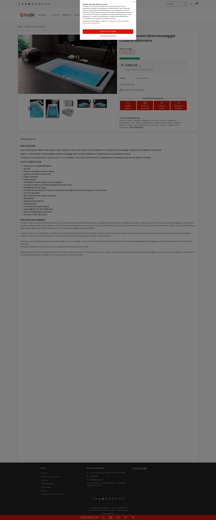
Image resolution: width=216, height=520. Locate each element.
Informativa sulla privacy (91, 23)
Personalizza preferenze (108, 36)
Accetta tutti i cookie (108, 31)
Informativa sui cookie (113, 21)
